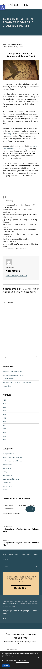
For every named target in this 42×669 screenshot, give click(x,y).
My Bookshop (21, 588)
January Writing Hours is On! (12, 371)
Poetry (5, 472)
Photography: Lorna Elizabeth (13, 611)
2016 (4, 425)
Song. (9, 133)
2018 (4, 418)
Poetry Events (7, 475)
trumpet (5, 490)
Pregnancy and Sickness (11, 479)
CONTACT (6, 559)
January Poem (7, 465)
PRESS (36, 555)
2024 (4, 400)
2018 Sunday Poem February (12, 457)
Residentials (7, 483)
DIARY (23, 555)
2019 (4, 414)
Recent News (7, 386)
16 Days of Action (19, 47)
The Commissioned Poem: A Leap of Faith (17, 382)
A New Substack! (8, 379)
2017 (4, 422)
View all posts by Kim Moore (16, 276)
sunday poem (7, 486)
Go (29, 509)
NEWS (29, 555)
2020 (4, 411)
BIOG (5, 555)
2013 (4, 436)
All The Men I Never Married (12, 461)
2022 (4, 404)
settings (22, 660)
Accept (6, 665)
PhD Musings (7, 468)
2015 (4, 429)
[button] (2, 7)
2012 (4, 440)
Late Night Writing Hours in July (13, 375)
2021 (4, 407)
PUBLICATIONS (14, 555)
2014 (4, 432)
